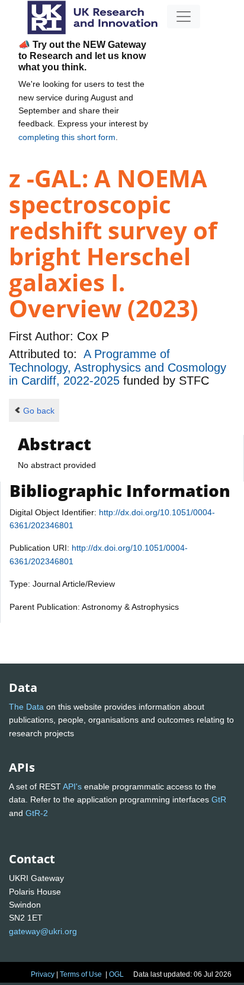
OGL (116, 974)
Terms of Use (81, 974)
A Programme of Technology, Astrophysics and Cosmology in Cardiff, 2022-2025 (117, 367)
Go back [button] (38, 410)
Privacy (42, 974)
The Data (26, 706)
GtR (218, 799)
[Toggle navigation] (183, 16)
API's (72, 786)
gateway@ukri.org (43, 931)
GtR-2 (36, 813)
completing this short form (66, 137)
